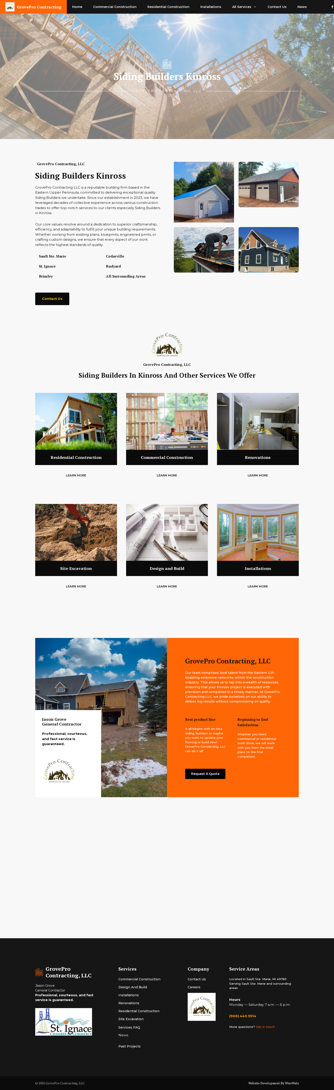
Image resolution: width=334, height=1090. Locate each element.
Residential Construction (168, 7)
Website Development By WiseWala (273, 1083)
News (302, 7)
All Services (241, 7)
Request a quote (205, 774)
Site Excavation (131, 1019)
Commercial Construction (115, 7)
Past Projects (129, 1046)
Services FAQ (129, 1027)
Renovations (128, 1003)
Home (77, 7)
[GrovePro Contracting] (10, 7)
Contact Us (277, 7)
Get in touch (265, 1027)
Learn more (76, 475)
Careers (194, 987)
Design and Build (132, 987)
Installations (210, 7)
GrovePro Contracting (39, 7)
